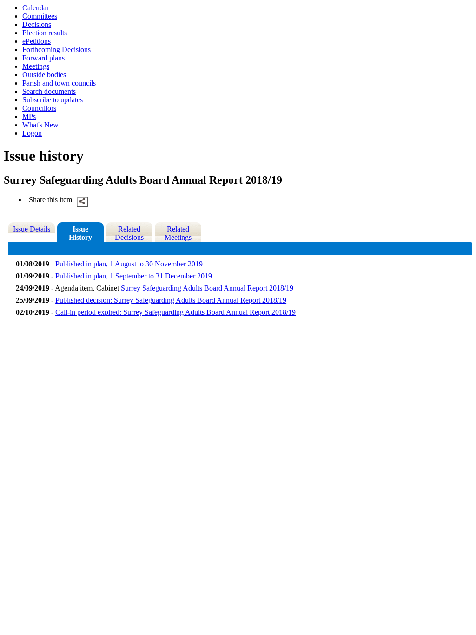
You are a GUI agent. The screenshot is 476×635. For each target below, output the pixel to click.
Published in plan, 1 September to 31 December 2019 (133, 276)
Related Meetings (178, 233)
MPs (29, 116)
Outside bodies (44, 75)
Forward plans (43, 58)
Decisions (36, 24)
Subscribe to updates (52, 100)
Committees (39, 16)
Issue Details (31, 229)
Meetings (35, 66)
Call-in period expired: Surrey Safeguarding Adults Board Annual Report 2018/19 (175, 312)
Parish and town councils (59, 83)
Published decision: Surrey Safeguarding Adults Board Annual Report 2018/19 (170, 300)
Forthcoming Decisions (56, 49)
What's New (40, 125)
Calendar (35, 8)
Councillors (39, 108)
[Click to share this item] (82, 202)
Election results (44, 33)
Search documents (49, 91)
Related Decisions (129, 233)
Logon (32, 133)
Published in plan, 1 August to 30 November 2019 (129, 264)
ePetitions (36, 41)
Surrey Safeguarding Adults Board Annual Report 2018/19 (207, 288)
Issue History (80, 233)
